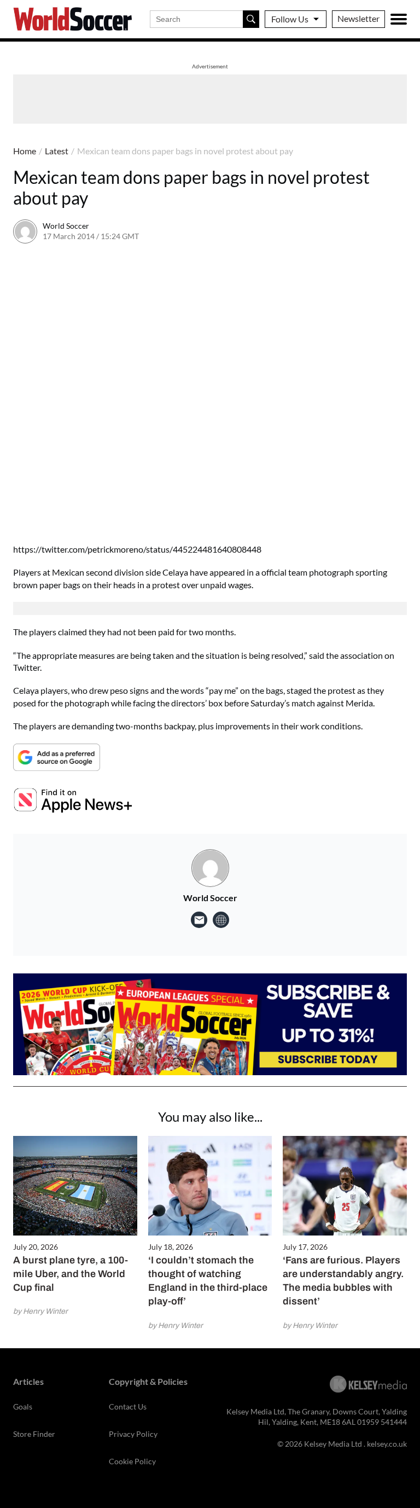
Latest (56, 151)
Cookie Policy (132, 1461)
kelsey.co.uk (387, 1443)
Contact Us (128, 1406)
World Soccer (66, 225)
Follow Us (289, 19)
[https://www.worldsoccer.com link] (221, 920)
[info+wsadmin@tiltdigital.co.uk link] (199, 920)
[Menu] (398, 19)
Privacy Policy (133, 1434)
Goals (22, 1406)
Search (251, 19)
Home (24, 151)
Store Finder (34, 1434)
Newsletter (358, 18)
